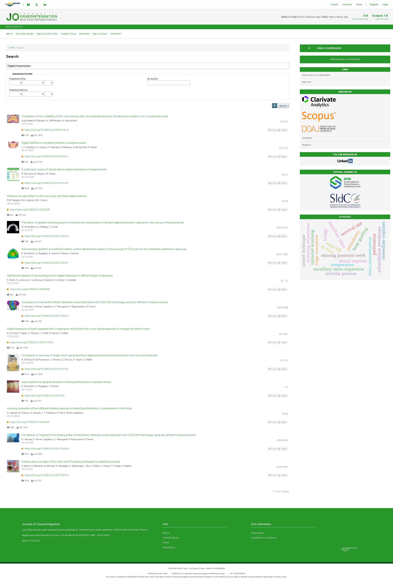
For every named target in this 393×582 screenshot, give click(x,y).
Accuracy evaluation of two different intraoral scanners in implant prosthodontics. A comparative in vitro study (69, 408)
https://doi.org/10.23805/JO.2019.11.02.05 (46, 369)
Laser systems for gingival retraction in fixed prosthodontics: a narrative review (66, 381)
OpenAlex (307, 138)
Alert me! (306, 82)
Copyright (116, 34)
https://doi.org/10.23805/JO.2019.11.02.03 (46, 183)
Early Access (99, 34)
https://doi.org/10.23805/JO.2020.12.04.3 (46, 156)
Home (12, 47)
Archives (84, 34)
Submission (257, 532)
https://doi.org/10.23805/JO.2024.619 (29, 422)
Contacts (347, 4)
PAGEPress (176, 574)
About (9, 34)
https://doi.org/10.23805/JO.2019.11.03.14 (31, 342)
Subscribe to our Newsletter (316, 75)
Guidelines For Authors (263, 537)
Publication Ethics (47, 34)
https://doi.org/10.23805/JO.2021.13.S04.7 (47, 315)
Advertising (169, 547)
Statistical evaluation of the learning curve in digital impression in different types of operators (60, 275)
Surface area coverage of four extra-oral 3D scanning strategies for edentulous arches (70, 461)
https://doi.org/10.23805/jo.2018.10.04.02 (46, 129)
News (359, 4)
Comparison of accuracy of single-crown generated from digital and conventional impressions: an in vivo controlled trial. (89, 355)
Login (385, 4)
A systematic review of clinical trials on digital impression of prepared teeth (64, 169)
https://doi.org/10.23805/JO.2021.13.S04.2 (47, 236)
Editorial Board (25, 34)
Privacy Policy (281, 577)
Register (374, 4)
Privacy (144, 529)
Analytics (306, 145)
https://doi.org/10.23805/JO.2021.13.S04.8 (47, 448)
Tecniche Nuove (87, 529)
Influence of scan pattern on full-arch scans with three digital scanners (47, 195)
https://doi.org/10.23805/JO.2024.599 (30, 209)
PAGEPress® (119, 529)
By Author (152, 78)
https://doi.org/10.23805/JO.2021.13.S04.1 (46, 262)
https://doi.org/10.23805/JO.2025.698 (30, 289)
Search (334, 4)
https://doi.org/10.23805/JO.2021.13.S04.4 (47, 475)
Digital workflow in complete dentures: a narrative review (53, 142)
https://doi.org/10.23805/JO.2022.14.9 (44, 395)
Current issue (68, 34)
